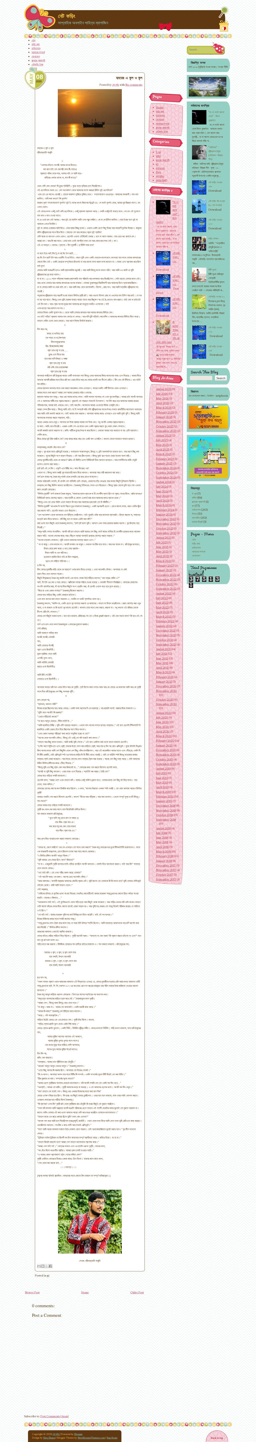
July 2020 (162, 717)
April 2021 (162, 667)
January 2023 (164, 570)
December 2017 (166, 865)
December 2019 (166, 750)
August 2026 (163, 389)
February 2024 (165, 510)
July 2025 (162, 440)
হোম (33, 40)
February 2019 (165, 796)
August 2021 (163, 649)
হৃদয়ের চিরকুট (197, 521)
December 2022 (166, 575)
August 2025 (163, 435)
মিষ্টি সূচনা (212, 269)
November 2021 (166, 635)
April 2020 (163, 731)
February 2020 (165, 740)
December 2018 (166, 805)
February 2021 (165, 677)
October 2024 (165, 472)
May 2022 (162, 607)
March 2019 (163, 792)
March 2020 (164, 736)
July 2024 (162, 486)
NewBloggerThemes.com (91, 1437)
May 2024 (162, 496)
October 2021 (164, 640)
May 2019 (162, 782)
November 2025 (166, 421)
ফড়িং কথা (36, 44)
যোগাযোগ (36, 56)
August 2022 (163, 593)
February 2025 (165, 459)
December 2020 (166, 686)
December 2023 (166, 519)
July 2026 (162, 394)
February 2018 (165, 856)
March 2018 (163, 851)
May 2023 (162, 551)
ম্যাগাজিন (196, 517)
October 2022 (165, 584)
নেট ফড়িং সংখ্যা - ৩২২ (176, 303)
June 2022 (162, 602)
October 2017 (164, 874)
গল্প (48, 1275)
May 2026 (162, 398)
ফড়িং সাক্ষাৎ (213, 238)
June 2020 (162, 722)
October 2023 (164, 528)
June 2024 (162, 491)
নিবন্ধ (194, 513)
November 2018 (166, 810)
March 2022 (164, 616)
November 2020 (166, 691)
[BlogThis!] (43, 1266)
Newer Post (32, 1292)
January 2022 (164, 626)
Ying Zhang (49, 1437)
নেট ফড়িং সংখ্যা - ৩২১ (176, 280)
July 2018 (161, 833)
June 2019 (162, 778)
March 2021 (163, 672)
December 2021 (166, 630)
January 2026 (164, 417)
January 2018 (164, 861)
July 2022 (162, 598)
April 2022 (162, 612)
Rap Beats (112, 1437)
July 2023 (162, 542)
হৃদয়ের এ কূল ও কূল (129, 78)
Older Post (137, 1292)
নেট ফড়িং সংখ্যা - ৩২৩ (176, 257)
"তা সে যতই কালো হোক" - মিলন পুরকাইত (216, 116)
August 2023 (163, 537)
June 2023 (162, 547)
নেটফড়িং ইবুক (37, 64)
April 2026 (162, 403)
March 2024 (164, 505)
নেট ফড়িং (66, 16)
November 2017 (166, 870)
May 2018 (162, 842)
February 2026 (165, 412)
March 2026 (164, 407)
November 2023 (166, 523)
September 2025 (166, 431)
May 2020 (162, 727)
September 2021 (166, 644)
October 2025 (165, 426)
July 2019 (161, 773)
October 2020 (165, 699)
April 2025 (162, 449)
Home (85, 1292)
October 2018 (164, 815)
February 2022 (165, 621)
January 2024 (164, 514)
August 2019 (163, 768)
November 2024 (166, 468)
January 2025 (164, 463)
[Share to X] (47, 1266)
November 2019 (166, 754)
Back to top (217, 1437)
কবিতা (194, 497)
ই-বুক (194, 493)
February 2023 (165, 565)
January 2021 (164, 681)
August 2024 (163, 482)
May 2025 (162, 445)
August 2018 (163, 828)
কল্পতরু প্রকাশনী (38, 60)
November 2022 (166, 579)
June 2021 (162, 658)
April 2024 (162, 500)
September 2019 (166, 764)
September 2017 (166, 879)
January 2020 (164, 745)
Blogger (78, 1434)
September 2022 (166, 588)
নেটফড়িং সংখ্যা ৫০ (216, 296)
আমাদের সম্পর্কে (38, 52)
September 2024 (166, 477)
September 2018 (166, 819)
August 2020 (164, 713)
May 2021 (162, 663)
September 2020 (166, 704)
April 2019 (162, 787)
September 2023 (166, 533)
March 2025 (164, 454)
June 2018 (162, 837)
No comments (133, 84)
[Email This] (39, 1266)
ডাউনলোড (36, 48)
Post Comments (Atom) (54, 1416)
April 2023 (162, 556)
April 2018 (162, 847)
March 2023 (163, 561)
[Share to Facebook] (50, 1266)
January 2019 (164, 801)
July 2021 (161, 653)
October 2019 (164, 759)
